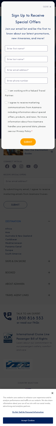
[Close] (52, 393)
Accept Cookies (28, 420)
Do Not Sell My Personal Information (28, 412)
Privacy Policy (23, 131)
